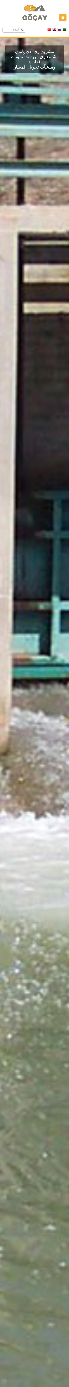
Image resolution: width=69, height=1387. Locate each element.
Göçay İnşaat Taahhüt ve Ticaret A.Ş (34, 15)
